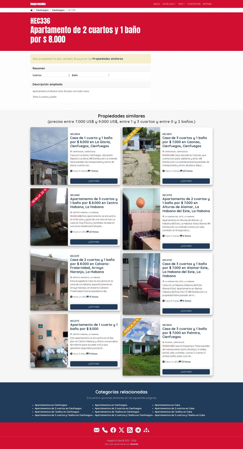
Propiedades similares (108, 58)
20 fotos (187, 171)
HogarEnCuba (38, 4)
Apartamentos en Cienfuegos (51, 405)
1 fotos (94, 171)
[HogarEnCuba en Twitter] (121, 430)
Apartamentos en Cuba (167, 405)
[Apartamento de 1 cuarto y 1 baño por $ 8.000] (49, 341)
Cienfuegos (42, 10)
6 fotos (186, 235)
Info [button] (181, 4)
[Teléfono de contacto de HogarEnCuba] (105, 430)
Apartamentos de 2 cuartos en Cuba (174, 408)
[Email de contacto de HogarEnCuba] (96, 430)
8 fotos (186, 300)
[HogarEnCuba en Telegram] (138, 430)
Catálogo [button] (168, 4)
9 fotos (93, 353)
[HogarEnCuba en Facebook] (113, 430)
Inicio (157, 4)
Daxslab (134, 444)
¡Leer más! (93, 181)
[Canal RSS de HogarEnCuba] (130, 430)
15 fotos (186, 361)
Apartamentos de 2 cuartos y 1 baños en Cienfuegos (63, 415)
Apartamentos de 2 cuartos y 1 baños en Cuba (180, 415)
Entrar (207, 4)
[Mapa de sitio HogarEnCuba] (146, 430)
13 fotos (93, 296)
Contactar (194, 4)
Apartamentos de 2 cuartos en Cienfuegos (58, 408)
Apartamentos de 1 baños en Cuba (173, 411)
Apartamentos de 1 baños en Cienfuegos (57, 411)
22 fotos (94, 231)
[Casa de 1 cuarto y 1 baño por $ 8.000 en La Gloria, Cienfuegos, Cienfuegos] (49, 156)
